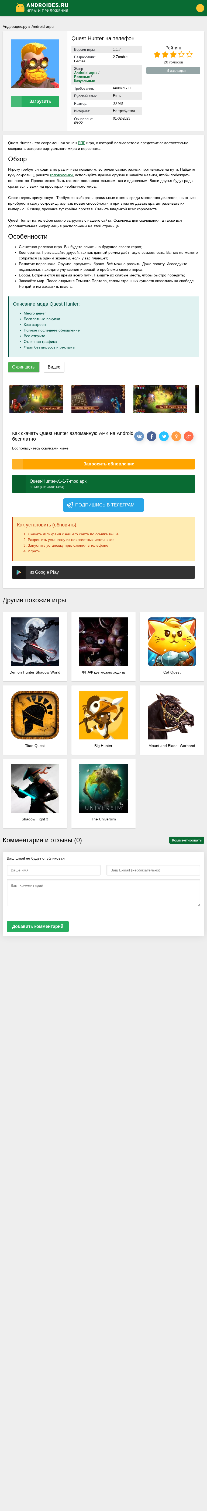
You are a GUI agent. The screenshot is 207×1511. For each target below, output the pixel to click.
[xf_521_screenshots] (36, 399)
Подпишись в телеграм (104, 505)
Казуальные (84, 81)
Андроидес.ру (15, 26)
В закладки (176, 70)
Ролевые (82, 77)
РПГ (81, 143)
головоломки (61, 175)
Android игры (43, 26)
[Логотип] (96, 8)
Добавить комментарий (37, 926)
